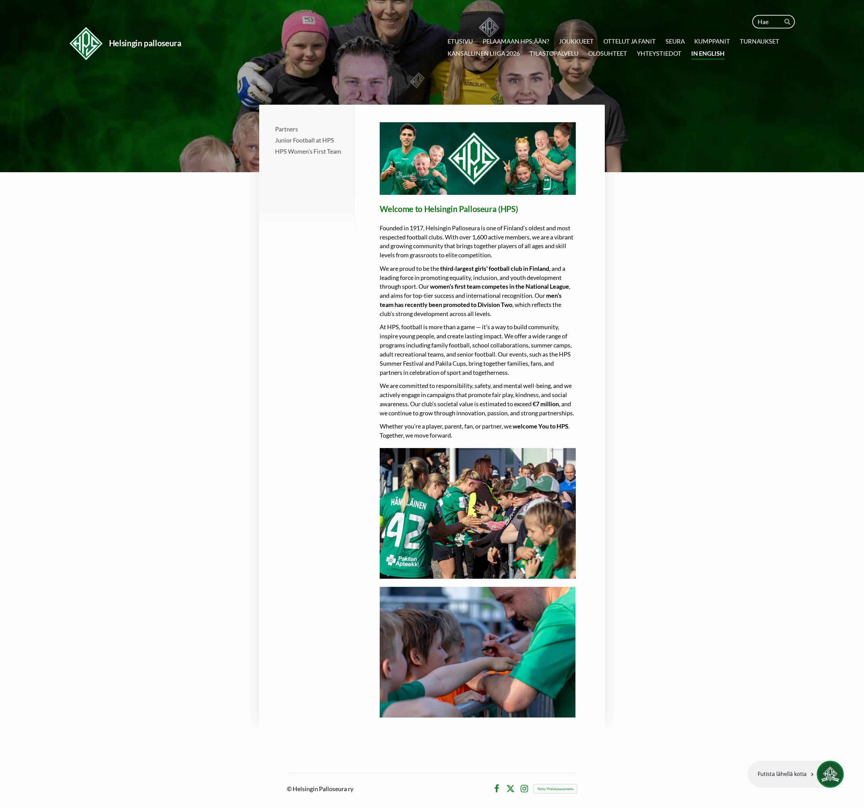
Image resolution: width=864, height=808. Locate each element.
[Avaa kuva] (478, 513)
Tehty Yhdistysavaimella (555, 789)
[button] (796, 774)
